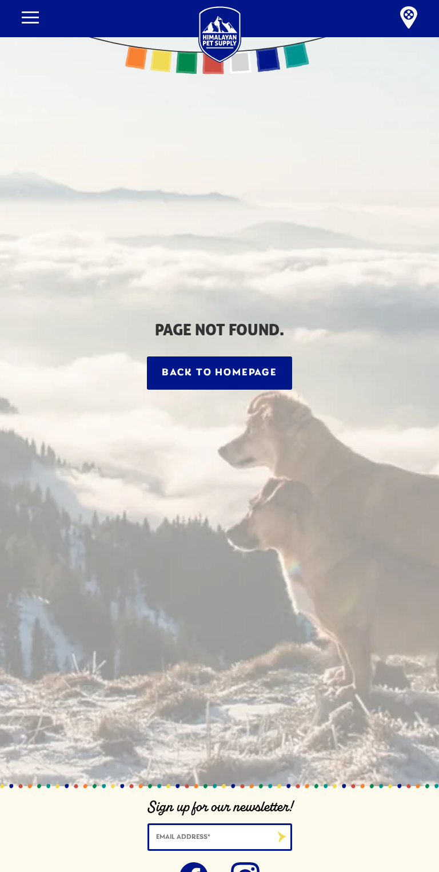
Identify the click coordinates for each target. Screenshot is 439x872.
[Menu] (30, 17)
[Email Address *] (219, 836)
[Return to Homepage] (219, 4)
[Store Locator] (408, 18)
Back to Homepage (219, 373)
